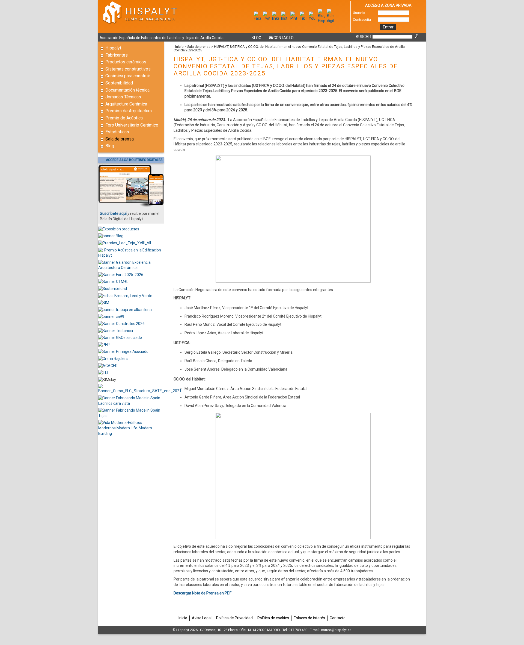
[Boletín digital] (330, 21)
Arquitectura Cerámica (126, 104)
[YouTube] (312, 18)
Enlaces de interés (309, 618)
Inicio (179, 47)
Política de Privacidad (234, 618)
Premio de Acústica (124, 118)
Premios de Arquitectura (128, 110)
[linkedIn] (275, 18)
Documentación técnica (127, 90)
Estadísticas (117, 131)
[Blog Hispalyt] (321, 21)
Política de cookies (273, 618)
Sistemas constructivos (128, 69)
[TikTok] (303, 18)
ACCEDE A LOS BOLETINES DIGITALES (134, 160)
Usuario (359, 13)
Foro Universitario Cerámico (131, 125)
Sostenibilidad (119, 83)
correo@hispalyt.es (336, 630)
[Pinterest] (293, 18)
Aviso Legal (202, 618)
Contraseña (362, 19)
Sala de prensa (119, 139)
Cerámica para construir (127, 75)
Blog (256, 38)
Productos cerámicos (125, 61)
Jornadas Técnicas (123, 96)
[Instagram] (284, 18)
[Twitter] (266, 18)
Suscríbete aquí (113, 213)
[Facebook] (257, 18)
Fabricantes (116, 55)
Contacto (283, 38)
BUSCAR (363, 36)
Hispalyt (113, 48)
